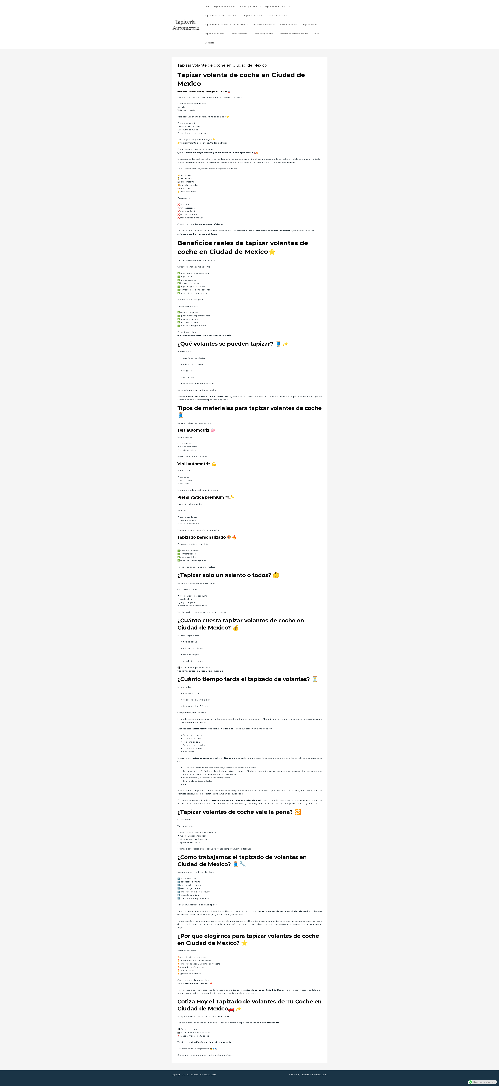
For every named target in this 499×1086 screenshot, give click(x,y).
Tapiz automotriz (239, 33)
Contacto (209, 43)
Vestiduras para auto (264, 33)
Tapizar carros (310, 24)
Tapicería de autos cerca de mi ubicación (225, 24)
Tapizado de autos (287, 24)
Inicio (207, 6)
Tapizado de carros (278, 15)
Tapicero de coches (214, 33)
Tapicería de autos (223, 6)
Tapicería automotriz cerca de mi (221, 15)
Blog (316, 33)
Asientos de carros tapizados (294, 33)
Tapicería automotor (262, 24)
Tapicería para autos (248, 6)
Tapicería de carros (253, 15)
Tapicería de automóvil (276, 6)
